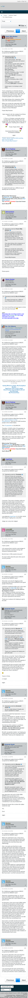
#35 (25, 340)
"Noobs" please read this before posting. (12, 138)
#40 (25, 621)
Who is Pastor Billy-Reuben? (9, 141)
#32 (25, 158)
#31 (25, 49)
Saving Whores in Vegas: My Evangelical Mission (14, 386)
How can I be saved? (7, 139)
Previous (10, 31)
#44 (25, 889)
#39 (25, 574)
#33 (25, 221)
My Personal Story (14, 392)
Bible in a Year (8, 197)
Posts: (7, 45)
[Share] (25, 45)
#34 (25, 289)
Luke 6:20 (13, 588)
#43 (25, 831)
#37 (25, 467)
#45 (25, 948)
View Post (15, 57)
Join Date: (8, 44)
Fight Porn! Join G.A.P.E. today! (14, 388)
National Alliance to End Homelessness (9, 420)
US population (8, 425)
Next (24, 31)
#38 (25, 539)
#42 (25, 757)
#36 (25, 411)
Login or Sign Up (21, 1)
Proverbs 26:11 (13, 315)
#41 (25, 698)
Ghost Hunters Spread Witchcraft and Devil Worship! (14, 390)
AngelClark (13, 516)
